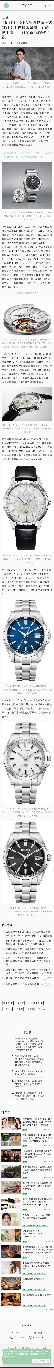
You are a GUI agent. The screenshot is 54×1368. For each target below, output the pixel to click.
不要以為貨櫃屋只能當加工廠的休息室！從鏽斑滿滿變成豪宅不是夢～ (37, 1169)
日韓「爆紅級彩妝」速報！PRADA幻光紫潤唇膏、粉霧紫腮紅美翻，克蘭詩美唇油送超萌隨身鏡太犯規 (29, 1060)
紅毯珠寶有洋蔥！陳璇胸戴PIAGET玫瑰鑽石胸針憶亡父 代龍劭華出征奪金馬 (28, 951)
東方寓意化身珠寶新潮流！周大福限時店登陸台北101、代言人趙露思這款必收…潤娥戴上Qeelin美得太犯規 (37, 1121)
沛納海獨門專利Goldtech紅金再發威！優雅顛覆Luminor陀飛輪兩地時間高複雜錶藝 (29, 934)
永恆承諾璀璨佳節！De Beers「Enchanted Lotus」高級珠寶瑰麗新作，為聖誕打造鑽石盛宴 (38, 1249)
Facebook (19, 1337)
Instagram (38, 1337)
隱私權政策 (38, 1332)
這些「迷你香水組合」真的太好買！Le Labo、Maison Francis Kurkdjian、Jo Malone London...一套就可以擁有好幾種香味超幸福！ (37, 1201)
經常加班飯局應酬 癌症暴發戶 (37, 1294)
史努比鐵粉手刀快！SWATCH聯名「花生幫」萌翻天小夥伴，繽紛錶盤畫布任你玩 (28, 154)
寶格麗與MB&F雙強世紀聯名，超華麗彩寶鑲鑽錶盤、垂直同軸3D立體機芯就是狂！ (28, 942)
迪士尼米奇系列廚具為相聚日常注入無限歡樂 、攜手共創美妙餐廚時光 (37, 1185)
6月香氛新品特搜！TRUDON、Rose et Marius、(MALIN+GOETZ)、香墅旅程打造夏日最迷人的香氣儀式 (37, 1233)
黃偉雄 (24, 42)
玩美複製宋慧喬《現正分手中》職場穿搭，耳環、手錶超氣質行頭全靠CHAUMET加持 (29, 971)
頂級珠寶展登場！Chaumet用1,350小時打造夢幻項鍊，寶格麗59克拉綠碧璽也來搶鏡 (37, 1137)
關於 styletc (16, 1332)
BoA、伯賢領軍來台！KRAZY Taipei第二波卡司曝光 (29, 1072)
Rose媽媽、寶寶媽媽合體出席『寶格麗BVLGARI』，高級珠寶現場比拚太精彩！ (37, 1153)
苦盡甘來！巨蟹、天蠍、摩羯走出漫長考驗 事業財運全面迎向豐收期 (29, 1083)
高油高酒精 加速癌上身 (34, 1278)
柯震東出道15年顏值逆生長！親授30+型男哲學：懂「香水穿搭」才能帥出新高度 (29, 1096)
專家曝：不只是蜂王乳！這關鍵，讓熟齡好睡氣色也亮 (36, 1216)
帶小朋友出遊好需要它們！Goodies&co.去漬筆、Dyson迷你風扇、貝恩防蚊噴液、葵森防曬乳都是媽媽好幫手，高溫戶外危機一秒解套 (29, 1044)
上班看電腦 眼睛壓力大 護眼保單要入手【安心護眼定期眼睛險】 (37, 1265)
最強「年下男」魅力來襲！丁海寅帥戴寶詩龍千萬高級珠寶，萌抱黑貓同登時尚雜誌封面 (28, 961)
